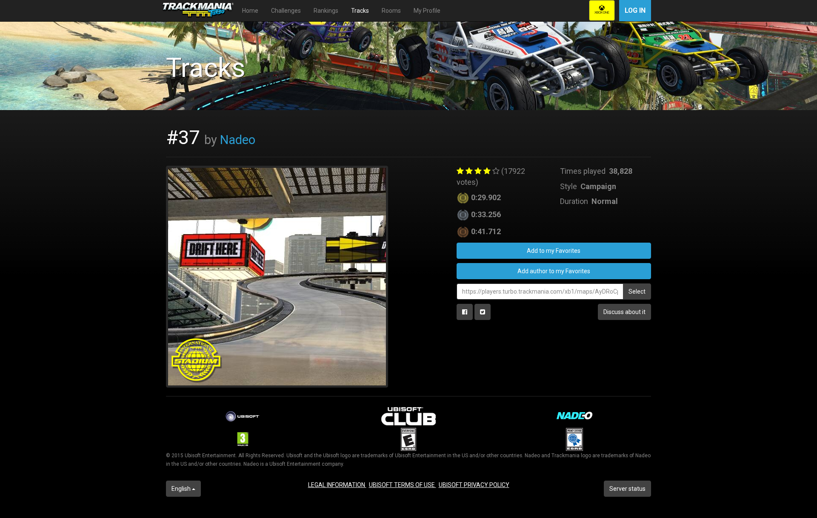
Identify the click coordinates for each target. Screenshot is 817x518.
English (181, 488)
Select (637, 291)
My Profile (427, 10)
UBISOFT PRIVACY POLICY (474, 484)
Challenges (286, 10)
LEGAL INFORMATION (337, 484)
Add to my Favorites (553, 250)
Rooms (391, 10)
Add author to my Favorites (553, 271)
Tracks (360, 10)
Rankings (326, 10)
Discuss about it (624, 312)
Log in (635, 10)
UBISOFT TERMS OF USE (402, 484)
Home (250, 10)
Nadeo (237, 140)
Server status (627, 488)
